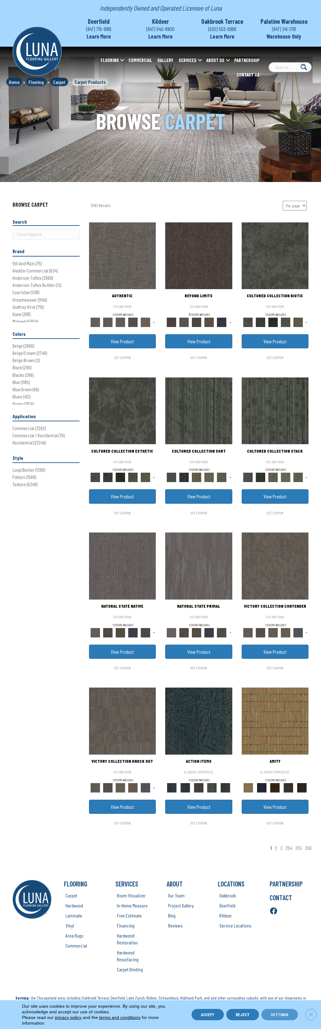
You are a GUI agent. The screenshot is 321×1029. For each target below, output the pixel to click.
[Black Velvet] (302, 787)
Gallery (165, 60)
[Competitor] (273, 632)
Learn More (99, 36)
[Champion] (260, 632)
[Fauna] (209, 321)
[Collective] (273, 321)
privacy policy (68, 1017)
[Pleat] (209, 477)
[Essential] (108, 632)
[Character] (260, 321)
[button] (122, 60)
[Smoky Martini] (288, 787)
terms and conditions (119, 1017)
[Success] (298, 632)
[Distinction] (298, 321)
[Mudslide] (275, 787)
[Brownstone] (198, 787)
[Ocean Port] (185, 787)
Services (188, 60)
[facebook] (273, 911)
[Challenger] (275, 565)
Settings (279, 1014)
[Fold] (196, 477)
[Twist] (221, 477)
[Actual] (122, 255)
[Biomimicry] (275, 255)
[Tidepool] (198, 720)
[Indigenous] (120, 632)
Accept (207, 1014)
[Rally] (285, 632)
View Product (122, 341)
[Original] (145, 632)
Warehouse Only (283, 36)
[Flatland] (221, 321)
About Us (215, 60)
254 (289, 848)
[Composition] (285, 321)
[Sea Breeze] (261, 787)
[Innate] (133, 632)
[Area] (198, 255)
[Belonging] (122, 565)
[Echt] (108, 321)
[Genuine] (120, 321)
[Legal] (133, 321)
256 (308, 848)
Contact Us (248, 74)
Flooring (110, 60)
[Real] (145, 321)
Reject (243, 1014)
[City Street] (225, 787)
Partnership (247, 60)
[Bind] (198, 410)
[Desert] (184, 321)
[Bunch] (184, 477)
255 (298, 848)
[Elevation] (196, 321)
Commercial (140, 60)
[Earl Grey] (212, 787)
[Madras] (275, 720)
